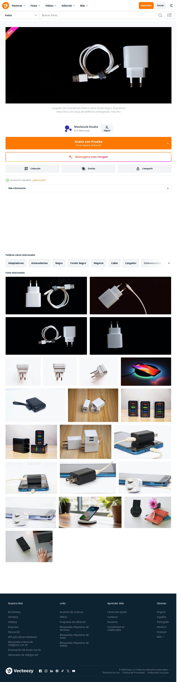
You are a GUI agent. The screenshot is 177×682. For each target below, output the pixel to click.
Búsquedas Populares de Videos (73, 643)
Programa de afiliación (72, 620)
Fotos (33, 5)
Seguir (105, 129)
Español (159, 615)
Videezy (12, 620)
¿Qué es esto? (38, 178)
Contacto (111, 615)
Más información (17, 187)
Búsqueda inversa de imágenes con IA (20, 642)
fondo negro (78, 261)
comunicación (152, 261)
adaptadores (16, 261)
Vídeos (49, 5)
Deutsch (159, 625)
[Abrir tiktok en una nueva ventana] (62, 669)
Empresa (13, 625)
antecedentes (39, 261)
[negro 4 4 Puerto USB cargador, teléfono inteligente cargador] (146, 404)
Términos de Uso (108, 671)
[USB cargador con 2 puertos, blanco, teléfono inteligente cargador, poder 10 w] (85, 441)
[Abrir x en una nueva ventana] (68, 669)
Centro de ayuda (115, 610)
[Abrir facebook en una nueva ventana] (40, 669)
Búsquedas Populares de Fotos (73, 635)
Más (82, 5)
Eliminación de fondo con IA (24, 648)
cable (114, 261)
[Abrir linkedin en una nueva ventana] (51, 669)
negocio (99, 261)
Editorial (67, 5)
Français (159, 630)
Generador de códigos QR (23, 653)
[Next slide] (163, 262)
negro (59, 261)
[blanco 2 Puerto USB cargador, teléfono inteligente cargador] (93, 404)
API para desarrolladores (22, 635)
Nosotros (111, 620)
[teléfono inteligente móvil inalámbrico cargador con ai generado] (146, 370)
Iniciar (158, 5)
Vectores (17, 5)
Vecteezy (13, 615)
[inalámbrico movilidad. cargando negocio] (90, 511)
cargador (130, 261)
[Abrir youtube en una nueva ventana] (73, 669)
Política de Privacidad (131, 671)
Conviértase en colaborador (114, 627)
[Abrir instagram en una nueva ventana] (46, 669)
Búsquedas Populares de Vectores (73, 627)
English (159, 610)
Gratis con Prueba (87, 142)
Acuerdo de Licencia (70, 610)
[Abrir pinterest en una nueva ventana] (57, 669)
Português (161, 620)
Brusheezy (14, 610)
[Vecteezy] (5, 5)
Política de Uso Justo (155, 671)
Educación (14, 630)
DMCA (62, 615)
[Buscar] (158, 15)
